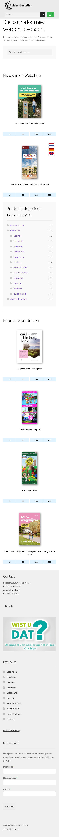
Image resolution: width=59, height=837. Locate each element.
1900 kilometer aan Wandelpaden (29, 123)
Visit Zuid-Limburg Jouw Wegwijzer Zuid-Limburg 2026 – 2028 (29, 552)
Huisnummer (10, 778)
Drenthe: (18, 235)
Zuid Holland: (20, 293)
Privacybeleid (9, 828)
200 (49, 134)
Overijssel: (18, 277)
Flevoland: (18, 241)
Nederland (15, 230)
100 (36, 134)
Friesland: (18, 246)
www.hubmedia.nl (11, 589)
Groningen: (19, 256)
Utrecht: (18, 283)
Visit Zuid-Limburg (18, 299)
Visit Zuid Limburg (11, 730)
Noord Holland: (21, 272)
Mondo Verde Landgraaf (29, 430)
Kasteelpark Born (29, 490)
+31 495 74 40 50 (10, 593)
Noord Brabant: (21, 267)
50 (23, 134)
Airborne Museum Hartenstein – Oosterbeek (29, 184)
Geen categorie (17, 225)
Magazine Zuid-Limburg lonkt (30, 369)
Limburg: (18, 262)
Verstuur (9, 806)
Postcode (8, 766)
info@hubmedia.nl (12, 586)
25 (10, 134)
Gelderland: (19, 251)
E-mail (7, 789)
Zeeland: (18, 288)
